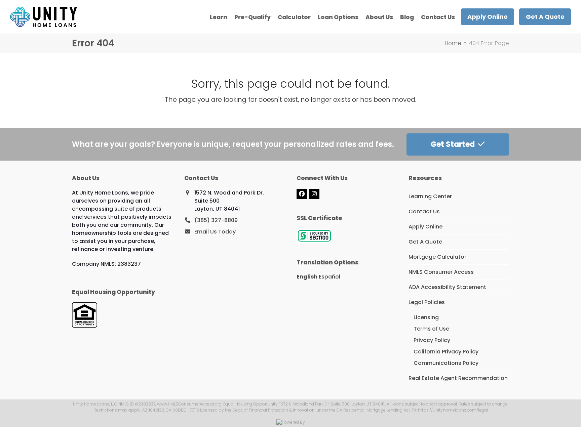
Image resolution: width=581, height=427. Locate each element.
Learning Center (430, 196)
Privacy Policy (432, 340)
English (307, 277)
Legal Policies (427, 302)
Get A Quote (425, 242)
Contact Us (424, 211)
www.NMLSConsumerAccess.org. (189, 404)
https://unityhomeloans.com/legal (453, 410)
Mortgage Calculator (437, 257)
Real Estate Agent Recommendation (458, 378)
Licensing (426, 317)
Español (329, 277)
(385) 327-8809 (216, 220)
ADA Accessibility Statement (447, 287)
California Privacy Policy (446, 351)
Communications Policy (446, 363)
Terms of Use (431, 329)
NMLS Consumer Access (441, 272)
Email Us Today (215, 232)
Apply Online (425, 226)
